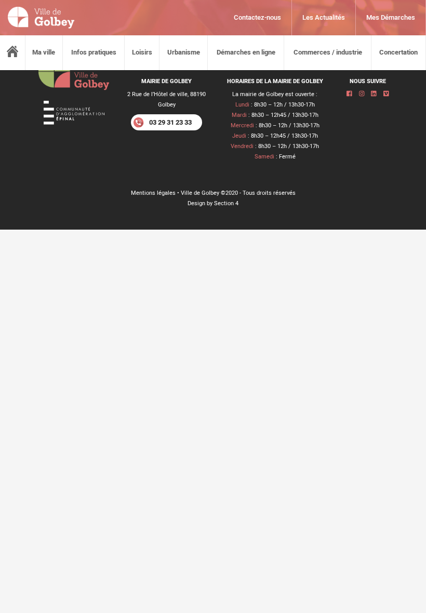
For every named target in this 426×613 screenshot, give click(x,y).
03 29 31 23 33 (170, 122)
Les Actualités (323, 17)
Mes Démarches (390, 17)
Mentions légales (153, 193)
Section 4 (226, 203)
